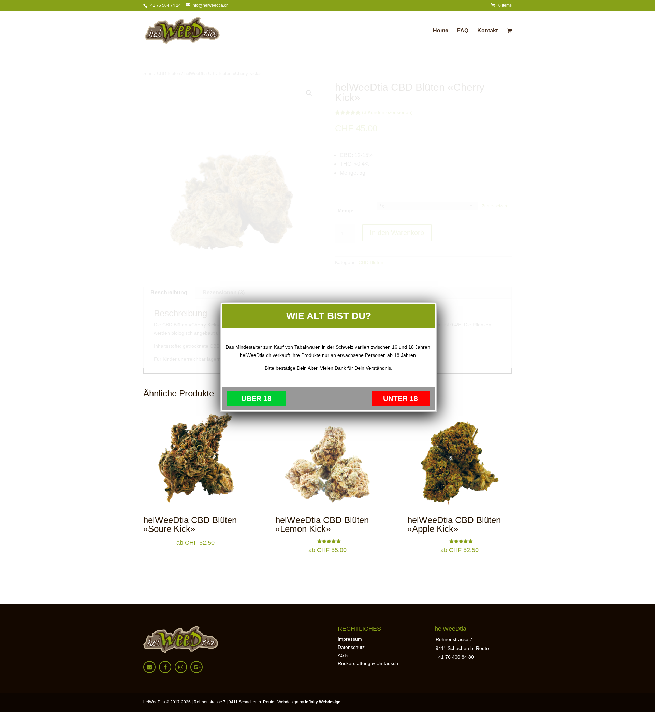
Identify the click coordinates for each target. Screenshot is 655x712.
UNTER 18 (400, 398)
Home (440, 30)
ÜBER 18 (256, 398)
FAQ (462, 30)
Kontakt (487, 30)
